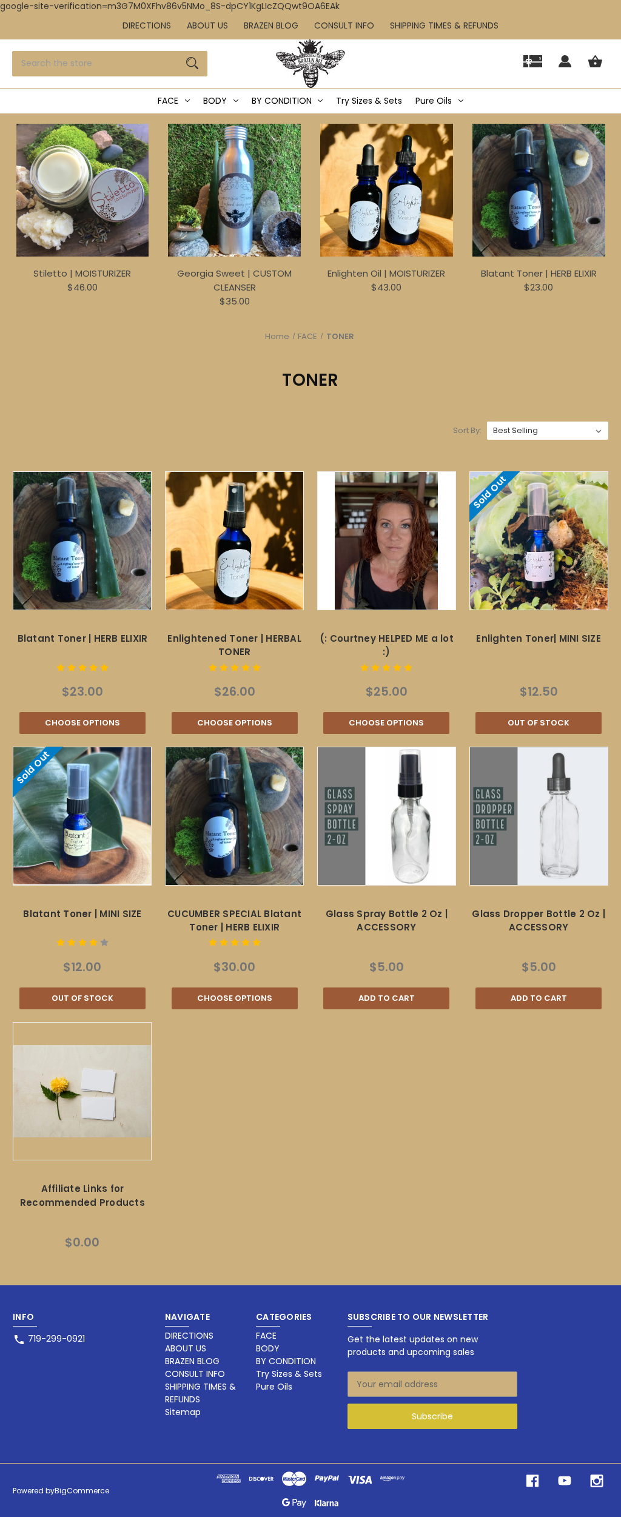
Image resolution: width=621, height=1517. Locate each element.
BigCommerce (82, 1490)
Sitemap (183, 1412)
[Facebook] (532, 1481)
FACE (168, 101)
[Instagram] (596, 1481)
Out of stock (538, 722)
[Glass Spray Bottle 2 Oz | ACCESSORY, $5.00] (386, 816)
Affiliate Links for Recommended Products (82, 1195)
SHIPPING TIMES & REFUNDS (444, 25)
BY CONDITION (282, 101)
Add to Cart (386, 998)
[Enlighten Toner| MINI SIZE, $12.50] (538, 540)
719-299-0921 (56, 1339)
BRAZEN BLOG (271, 25)
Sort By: (467, 430)
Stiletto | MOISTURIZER (82, 273)
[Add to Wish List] (98, 597)
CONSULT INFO (344, 25)
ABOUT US (207, 25)
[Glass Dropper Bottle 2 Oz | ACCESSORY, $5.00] (538, 816)
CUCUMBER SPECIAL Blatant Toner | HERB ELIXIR (234, 920)
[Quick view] (67, 597)
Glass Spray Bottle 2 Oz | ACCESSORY (387, 920)
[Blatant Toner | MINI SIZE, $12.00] (82, 816)
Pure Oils (433, 101)
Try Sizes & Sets (369, 101)
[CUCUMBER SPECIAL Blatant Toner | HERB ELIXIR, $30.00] (234, 816)
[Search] (192, 63)
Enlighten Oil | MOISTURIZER (386, 273)
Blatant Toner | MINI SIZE (82, 913)
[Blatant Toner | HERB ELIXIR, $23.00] (82, 540)
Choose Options (82, 722)
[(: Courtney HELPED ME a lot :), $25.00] (386, 540)
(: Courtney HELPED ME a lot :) (387, 645)
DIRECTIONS (147, 25)
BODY (215, 101)
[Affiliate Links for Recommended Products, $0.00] (82, 1091)
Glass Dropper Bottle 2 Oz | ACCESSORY (538, 920)
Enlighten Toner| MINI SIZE (538, 638)
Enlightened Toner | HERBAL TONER (234, 645)
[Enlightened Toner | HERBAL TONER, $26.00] (234, 540)
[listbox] (547, 431)
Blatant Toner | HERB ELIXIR (539, 273)
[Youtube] (564, 1481)
